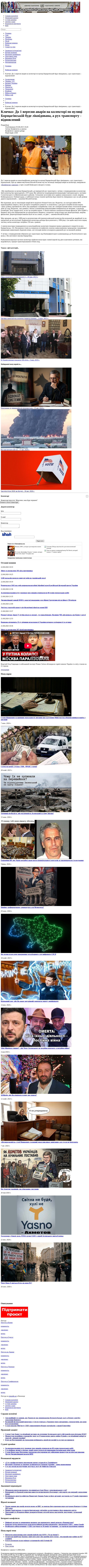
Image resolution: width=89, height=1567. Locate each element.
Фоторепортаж (10, 62)
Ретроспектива (10, 60)
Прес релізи (9, 1546)
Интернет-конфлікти (13, 54)
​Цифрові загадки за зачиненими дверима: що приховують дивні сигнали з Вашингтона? (39, 1522)
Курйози (8, 91)
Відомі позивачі (11, 52)
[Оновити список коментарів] (87, 496)
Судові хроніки (10, 20)
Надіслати (40, 541)
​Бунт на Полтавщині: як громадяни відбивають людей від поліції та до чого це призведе (39, 1440)
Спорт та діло (10, 47)
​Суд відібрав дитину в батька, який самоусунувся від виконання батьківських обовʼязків (40, 1450)
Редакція (8, 1544)
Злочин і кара (10, 22)
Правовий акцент (11, 18)
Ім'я (2, 511)
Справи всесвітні (11, 16)
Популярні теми (11, 56)
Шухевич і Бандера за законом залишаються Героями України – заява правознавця (38, 1464)
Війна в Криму (10, 93)
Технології (9, 89)
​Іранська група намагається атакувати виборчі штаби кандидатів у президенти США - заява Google (44, 1524)
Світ (6, 35)
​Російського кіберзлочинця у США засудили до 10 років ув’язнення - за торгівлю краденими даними (44, 1526)
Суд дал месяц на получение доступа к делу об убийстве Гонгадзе (30, 1466)
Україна (8, 37)
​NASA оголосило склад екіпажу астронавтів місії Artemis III (28, 1540)
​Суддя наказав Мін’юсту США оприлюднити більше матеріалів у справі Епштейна (37, 1426)
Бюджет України (11, 83)
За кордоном (9, 79)
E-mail (3, 517)
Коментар (4, 523)
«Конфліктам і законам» (10, 185)
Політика (8, 39)
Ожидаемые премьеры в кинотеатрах (20, 558)
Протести (8, 87)
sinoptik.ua (12, 1396)
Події (7, 41)
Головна (8, 33)
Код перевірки (6, 531)
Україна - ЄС (10, 81)
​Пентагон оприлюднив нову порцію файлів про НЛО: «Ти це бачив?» (32, 1535)
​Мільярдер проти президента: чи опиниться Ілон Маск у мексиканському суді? (36, 1490)
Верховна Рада (10, 58)
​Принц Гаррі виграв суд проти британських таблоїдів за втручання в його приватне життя (40, 1510)
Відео (7, 45)
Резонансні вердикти (13, 24)
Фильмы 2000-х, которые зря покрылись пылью (28, 546)
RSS (6, 26)
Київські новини (11, 43)
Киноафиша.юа (20, 544)
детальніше (5, 670)
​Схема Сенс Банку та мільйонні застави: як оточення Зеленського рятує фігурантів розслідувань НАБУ (46, 1434)
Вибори (8, 85)
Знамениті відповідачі (13, 50)
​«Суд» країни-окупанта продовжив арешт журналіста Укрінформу (31, 1462)
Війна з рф (9, 95)
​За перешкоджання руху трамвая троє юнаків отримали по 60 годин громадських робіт (39, 1448)
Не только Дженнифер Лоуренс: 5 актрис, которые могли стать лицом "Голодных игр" (28, 552)
